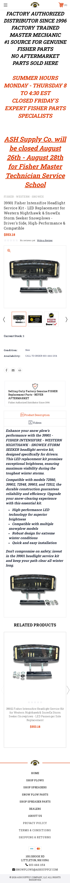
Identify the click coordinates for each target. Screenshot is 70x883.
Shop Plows (35, 780)
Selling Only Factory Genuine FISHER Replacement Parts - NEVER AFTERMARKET (33, 394)
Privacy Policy (35, 823)
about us (35, 816)
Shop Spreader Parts (35, 801)
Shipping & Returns (35, 837)
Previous (3, 319)
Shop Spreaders (35, 787)
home (35, 773)
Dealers (35, 809)
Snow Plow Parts (35, 794)
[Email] (13, 370)
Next (66, 319)
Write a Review (45, 240)
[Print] (19, 370)
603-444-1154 (37, 865)
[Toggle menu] (10, 5)
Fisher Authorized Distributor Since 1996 (29, 402)
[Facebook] (6, 370)
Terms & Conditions (35, 830)
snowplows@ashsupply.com (37, 869)
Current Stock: (14, 336)
